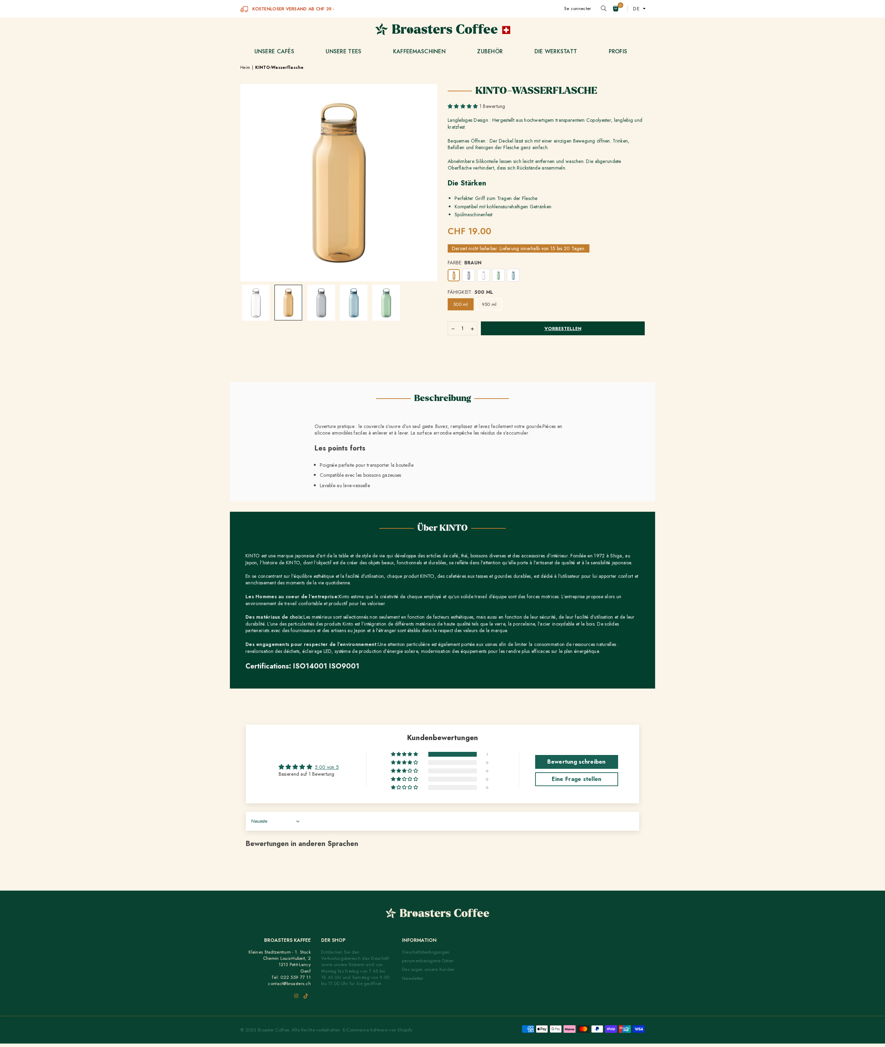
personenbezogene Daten (428, 960)
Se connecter (577, 8)
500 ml (460, 304)
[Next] (428, 153)
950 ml (489, 304)
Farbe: (465, 263)
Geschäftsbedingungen (426, 952)
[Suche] (603, 8)
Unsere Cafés (274, 51)
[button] (616, 8)
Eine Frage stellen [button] (577, 779)
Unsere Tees (343, 51)
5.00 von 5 (327, 767)
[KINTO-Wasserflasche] (256, 303)
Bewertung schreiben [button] (576, 762)
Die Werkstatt (555, 51)
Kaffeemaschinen (419, 51)
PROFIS (618, 51)
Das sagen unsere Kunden (428, 969)
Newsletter (412, 978)
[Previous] (250, 153)
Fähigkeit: (470, 292)
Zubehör (490, 51)
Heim (245, 68)
